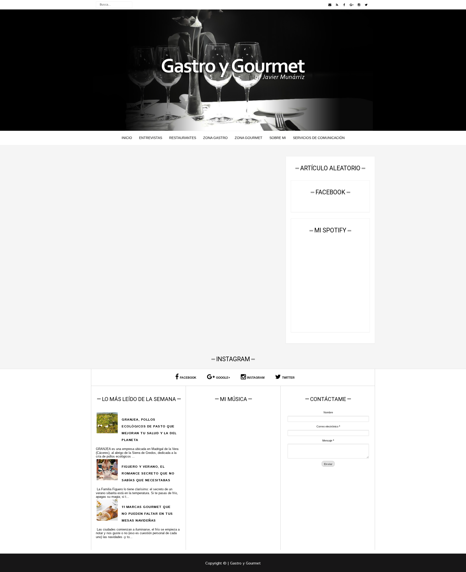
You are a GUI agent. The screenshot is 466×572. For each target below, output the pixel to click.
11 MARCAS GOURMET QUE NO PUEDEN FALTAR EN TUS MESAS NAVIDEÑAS (147, 514)
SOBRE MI (277, 138)
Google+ (223, 377)
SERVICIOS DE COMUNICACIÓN (319, 138)
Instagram (256, 377)
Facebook (188, 377)
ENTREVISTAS (150, 138)
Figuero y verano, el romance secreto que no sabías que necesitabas (148, 473)
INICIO (127, 138)
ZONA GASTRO (215, 138)
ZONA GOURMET (248, 138)
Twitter (288, 377)
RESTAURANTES (182, 138)
